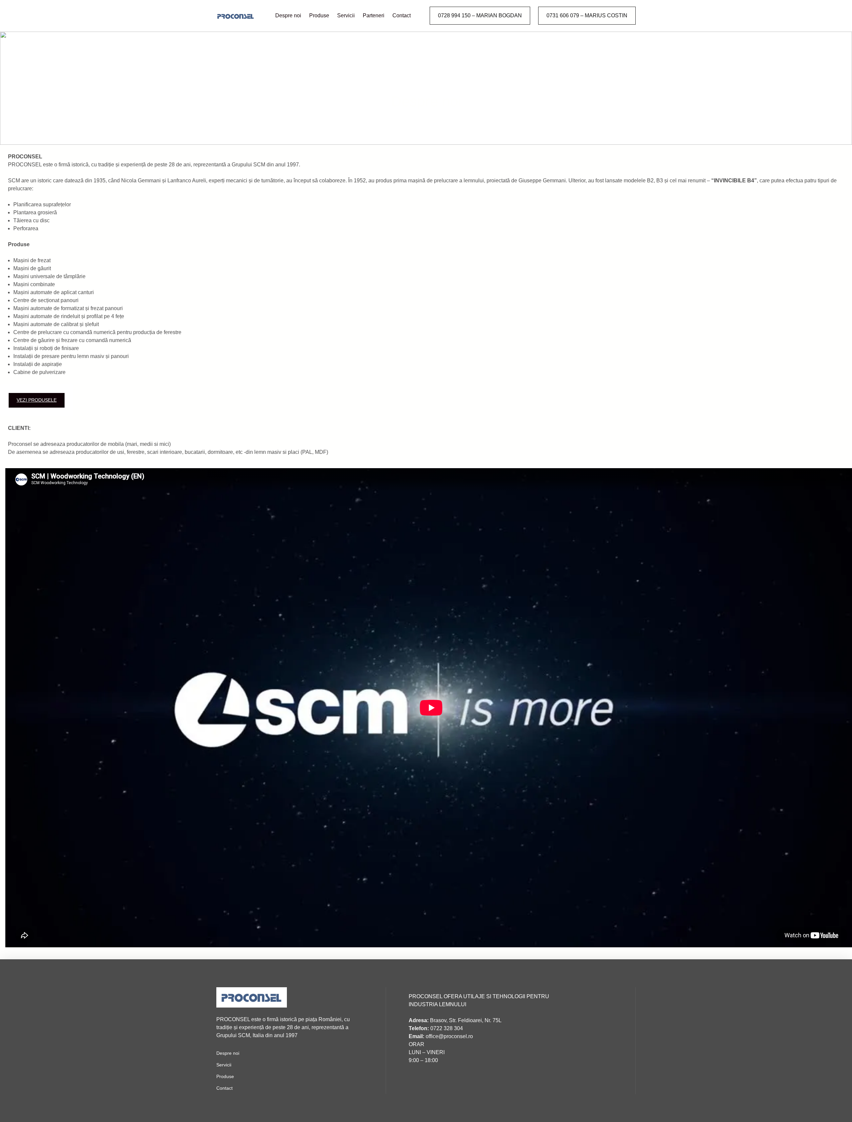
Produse (225, 1076)
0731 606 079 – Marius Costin (586, 15)
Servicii (223, 1064)
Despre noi (227, 1053)
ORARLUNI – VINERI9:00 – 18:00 (427, 1052)
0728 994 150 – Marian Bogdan (480, 15)
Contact (224, 1088)
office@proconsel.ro (441, 1036)
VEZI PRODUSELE (37, 400)
